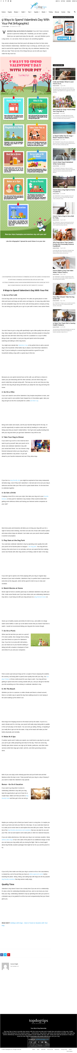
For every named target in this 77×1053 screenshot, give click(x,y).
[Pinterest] (6, 1)
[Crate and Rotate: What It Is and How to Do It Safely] (64, 74)
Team (38, 1049)
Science (4, 12)
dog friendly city (15, 480)
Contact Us (74, 1)
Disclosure (57, 1049)
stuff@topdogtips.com (42, 1039)
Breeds (43, 12)
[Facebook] (1, 1)
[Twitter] (8, 1)
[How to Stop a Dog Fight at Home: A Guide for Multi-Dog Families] (64, 182)
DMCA (70, 1049)
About (33, 1049)
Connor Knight (6, 26)
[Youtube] (11, 1)
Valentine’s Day (23, 345)
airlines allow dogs (7, 839)
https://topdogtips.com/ (14, 966)
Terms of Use (50, 1049)
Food (29, 12)
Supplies (36, 12)
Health (23, 12)
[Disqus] (26, 992)
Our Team (63, 1)
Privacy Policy (64, 1049)
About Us (58, 1)
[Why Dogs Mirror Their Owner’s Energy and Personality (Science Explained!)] (64, 234)
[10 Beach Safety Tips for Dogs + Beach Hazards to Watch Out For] (64, 128)
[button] (74, 12)
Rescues (57, 12)
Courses (63, 12)
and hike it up (34, 400)
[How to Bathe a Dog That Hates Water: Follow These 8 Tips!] (64, 263)
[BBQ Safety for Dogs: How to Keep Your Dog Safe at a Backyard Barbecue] (64, 102)
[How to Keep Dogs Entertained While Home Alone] (64, 154)
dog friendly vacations (8, 879)
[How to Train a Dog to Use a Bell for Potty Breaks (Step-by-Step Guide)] (64, 208)
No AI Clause (69, 1051)
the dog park (32, 546)
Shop (69, 12)
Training (51, 12)
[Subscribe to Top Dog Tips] (64, 30)
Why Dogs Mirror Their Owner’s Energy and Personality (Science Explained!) (63, 244)
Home (3, 16)
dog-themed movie (40, 597)
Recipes (16, 12)
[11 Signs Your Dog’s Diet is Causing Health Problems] (64, 315)
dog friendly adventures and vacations (19, 830)
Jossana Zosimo (56, 85)
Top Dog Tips (8, 1031)
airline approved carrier (36, 874)
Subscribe (68, 1)
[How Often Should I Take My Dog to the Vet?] (64, 289)
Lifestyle (6, 16)
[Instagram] (3, 1)
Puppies (10, 12)
